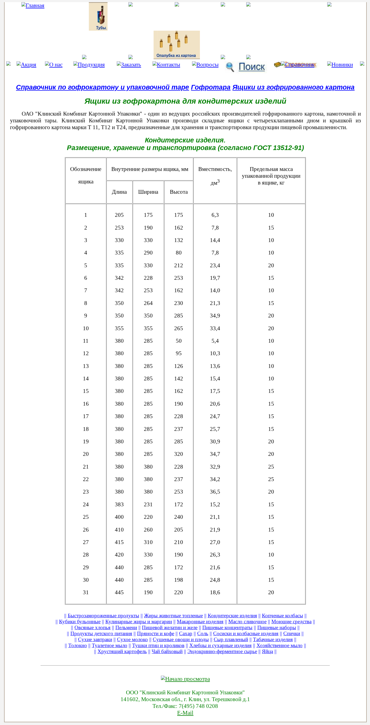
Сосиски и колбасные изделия (245, 633)
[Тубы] (84, 16)
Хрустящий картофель (122, 651)
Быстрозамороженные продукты (103, 615)
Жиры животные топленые (173, 615)
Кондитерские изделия (232, 615)
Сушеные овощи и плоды (181, 639)
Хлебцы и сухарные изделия (220, 645)
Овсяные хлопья (92, 627)
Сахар (185, 633)
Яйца (267, 651)
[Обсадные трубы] (223, 57)
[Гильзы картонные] (131, 4)
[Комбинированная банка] (223, 4)
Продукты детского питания (101, 633)
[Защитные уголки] (131, 57)
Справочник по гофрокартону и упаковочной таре (102, 87)
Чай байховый (167, 651)
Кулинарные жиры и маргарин (138, 621)
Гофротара (211, 87)
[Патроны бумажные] (177, 4)
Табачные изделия (273, 639)
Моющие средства (291, 621)
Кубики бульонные (79, 621)
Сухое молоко (132, 639)
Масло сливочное (247, 621)
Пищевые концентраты (227, 627)
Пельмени (126, 627)
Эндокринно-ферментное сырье (222, 651)
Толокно (77, 645)
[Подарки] (269, 4)
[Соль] (269, 57)
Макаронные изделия (200, 621)
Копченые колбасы (282, 615)
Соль (202, 633)
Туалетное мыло (109, 645)
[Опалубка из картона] (177, 45)
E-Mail (185, 713)
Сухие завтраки (95, 639)
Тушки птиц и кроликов (158, 645)
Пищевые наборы (276, 627)
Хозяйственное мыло (280, 645)
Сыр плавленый (231, 639)
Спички (291, 633)
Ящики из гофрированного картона (293, 87)
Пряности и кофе (155, 633)
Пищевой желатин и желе (169, 627)
